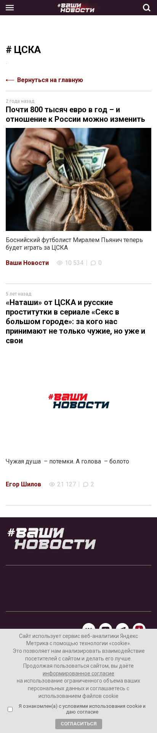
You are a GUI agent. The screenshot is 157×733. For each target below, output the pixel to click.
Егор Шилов (23, 484)
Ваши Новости (27, 262)
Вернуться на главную (50, 80)
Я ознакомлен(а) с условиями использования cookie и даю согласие (82, 709)
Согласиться (79, 724)
